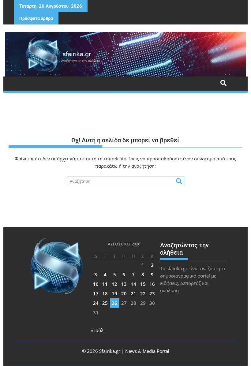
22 (143, 293)
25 (105, 303)
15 (143, 284)
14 (133, 284)
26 (114, 303)
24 (96, 303)
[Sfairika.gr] (125, 54)
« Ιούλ (97, 330)
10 (96, 284)
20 (124, 293)
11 (105, 284)
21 (133, 293)
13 (124, 284)
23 (152, 293)
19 (114, 293)
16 (152, 284)
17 (96, 293)
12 (114, 284)
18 (105, 293)
